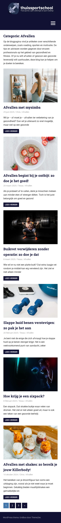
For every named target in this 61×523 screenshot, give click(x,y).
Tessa (20, 186)
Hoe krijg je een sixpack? (23, 396)
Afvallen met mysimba (22, 107)
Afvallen (25, 112)
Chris (18, 112)
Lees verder (11, 131)
